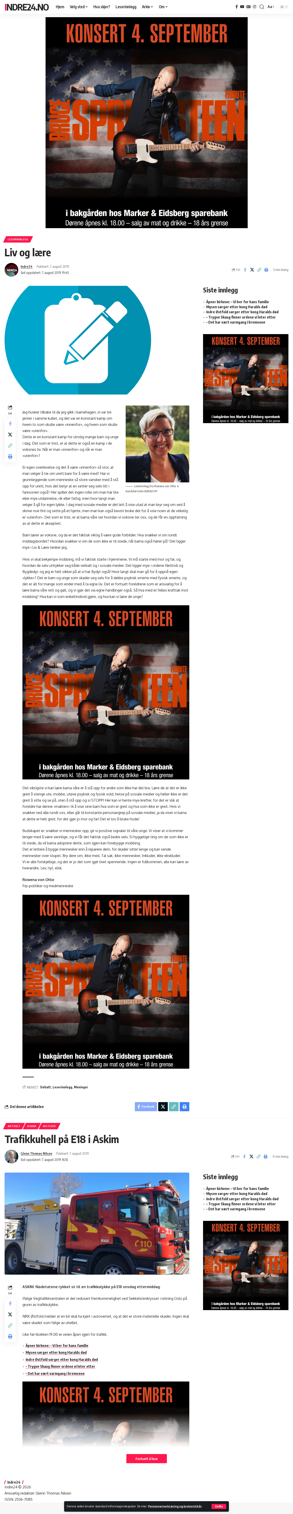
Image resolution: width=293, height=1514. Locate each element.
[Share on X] (252, 269)
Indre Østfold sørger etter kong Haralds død (242, 312)
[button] (219, 1506)
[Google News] (248, 7)
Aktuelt (14, 1126)
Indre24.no (27, 6)
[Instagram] (254, 7)
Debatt (45, 1087)
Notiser (49, 1126)
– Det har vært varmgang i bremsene (235, 322)
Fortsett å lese (147, 1459)
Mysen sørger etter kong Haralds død (236, 307)
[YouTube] (242, 7)
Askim (31, 1126)
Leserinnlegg (18, 239)
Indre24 (27, 266)
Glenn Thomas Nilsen (36, 1153)
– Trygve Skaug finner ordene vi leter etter (241, 317)
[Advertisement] (245, 464)
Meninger (81, 1087)
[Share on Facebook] (245, 269)
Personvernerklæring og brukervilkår (175, 1506)
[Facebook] (236, 7)
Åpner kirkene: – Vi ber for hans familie (237, 302)
